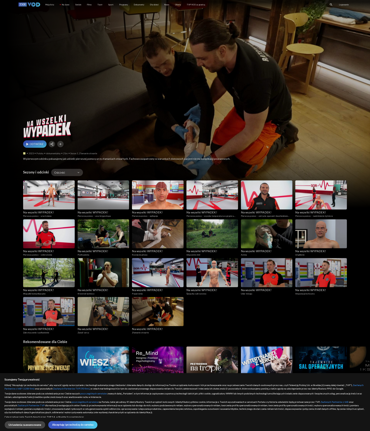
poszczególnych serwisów (93, 393)
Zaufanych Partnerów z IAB (335, 401)
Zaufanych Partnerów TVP (31, 405)
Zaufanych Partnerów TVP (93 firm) (71, 388)
